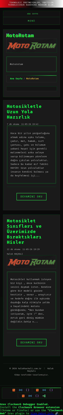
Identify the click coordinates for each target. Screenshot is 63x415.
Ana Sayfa (32, 14)
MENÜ (31, 21)
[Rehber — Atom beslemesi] (20, 390)
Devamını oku (31, 196)
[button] (31, 409)
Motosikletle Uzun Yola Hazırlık (24, 112)
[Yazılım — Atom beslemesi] (29, 395)
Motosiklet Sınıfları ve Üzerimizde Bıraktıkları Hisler (24, 231)
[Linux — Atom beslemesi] (43, 390)
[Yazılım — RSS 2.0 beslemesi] (22, 395)
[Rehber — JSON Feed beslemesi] (27, 390)
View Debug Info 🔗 (44, 413)
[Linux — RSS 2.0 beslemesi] (36, 390)
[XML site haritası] (43, 395)
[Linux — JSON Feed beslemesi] (50, 390)
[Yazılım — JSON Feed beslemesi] (36, 395)
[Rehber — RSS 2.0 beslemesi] (13, 390)
